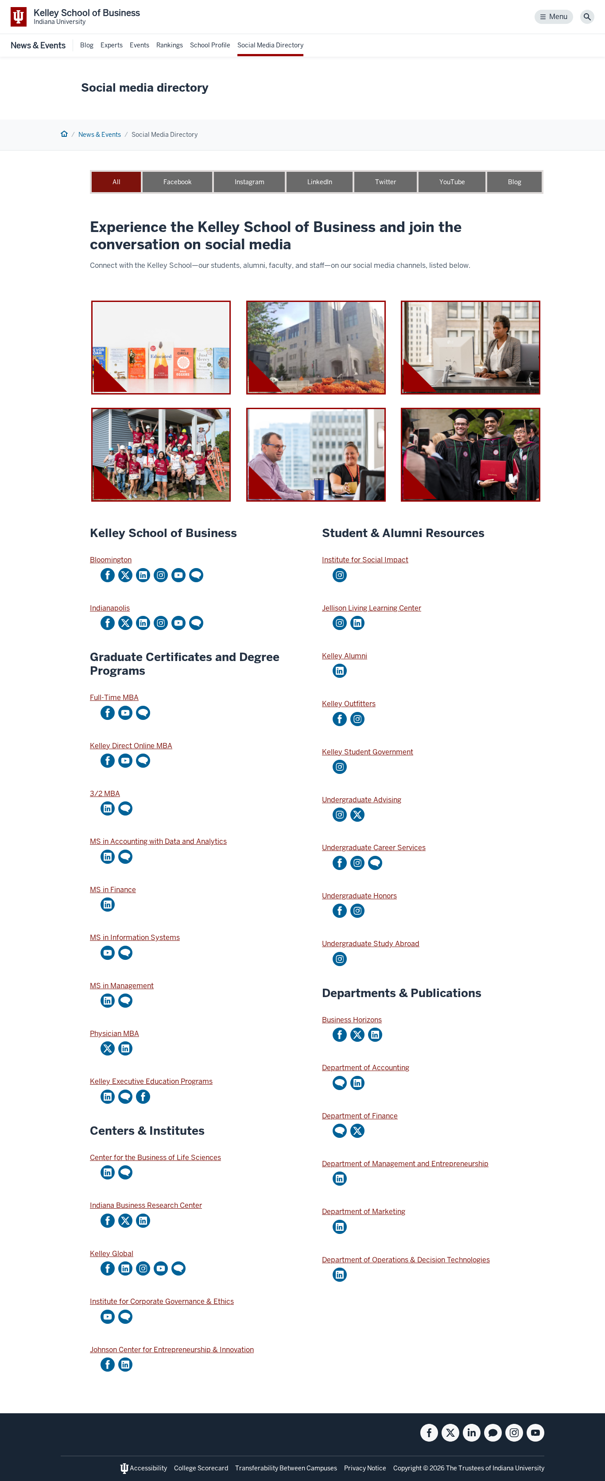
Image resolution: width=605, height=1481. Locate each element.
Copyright (407, 1468)
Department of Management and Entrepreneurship (405, 1163)
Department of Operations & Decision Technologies (406, 1259)
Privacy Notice (365, 1468)
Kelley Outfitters (349, 703)
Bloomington (111, 560)
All (116, 182)
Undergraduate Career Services (374, 847)
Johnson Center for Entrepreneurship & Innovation (172, 1349)
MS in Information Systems (135, 937)
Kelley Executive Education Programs (151, 1081)
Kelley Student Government (367, 752)
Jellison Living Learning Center (371, 608)
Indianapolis (110, 608)
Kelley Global (111, 1253)
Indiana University (518, 1468)
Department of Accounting (365, 1067)
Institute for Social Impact (365, 560)
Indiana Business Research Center (146, 1205)
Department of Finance (360, 1116)
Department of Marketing (363, 1211)
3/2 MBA (105, 793)
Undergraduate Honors (359, 896)
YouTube (452, 182)
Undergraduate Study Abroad (370, 943)
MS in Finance (113, 889)
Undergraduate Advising (361, 799)
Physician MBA (114, 1033)
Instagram (249, 182)
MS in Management (122, 985)
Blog (514, 182)
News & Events (38, 45)
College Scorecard (201, 1468)
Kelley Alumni (344, 656)
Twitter (385, 182)
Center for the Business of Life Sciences (155, 1157)
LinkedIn (319, 182)
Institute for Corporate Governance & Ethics (162, 1301)
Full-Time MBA (114, 697)
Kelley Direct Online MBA (131, 745)
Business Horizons (352, 1020)
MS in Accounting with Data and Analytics (158, 841)
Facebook (177, 182)
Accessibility (148, 1468)
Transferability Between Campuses (286, 1468)
